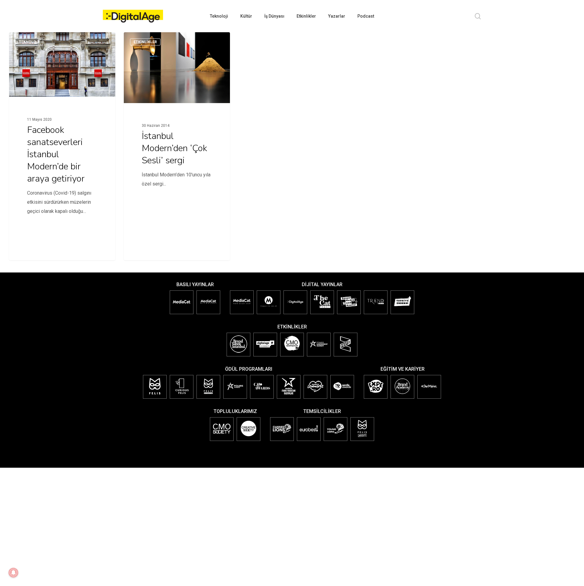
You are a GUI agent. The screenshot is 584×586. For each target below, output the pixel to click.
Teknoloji (29, 42)
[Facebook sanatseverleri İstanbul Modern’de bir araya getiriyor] (62, 133)
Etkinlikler (145, 42)
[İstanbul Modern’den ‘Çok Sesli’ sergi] (177, 136)
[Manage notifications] (13, 572)
